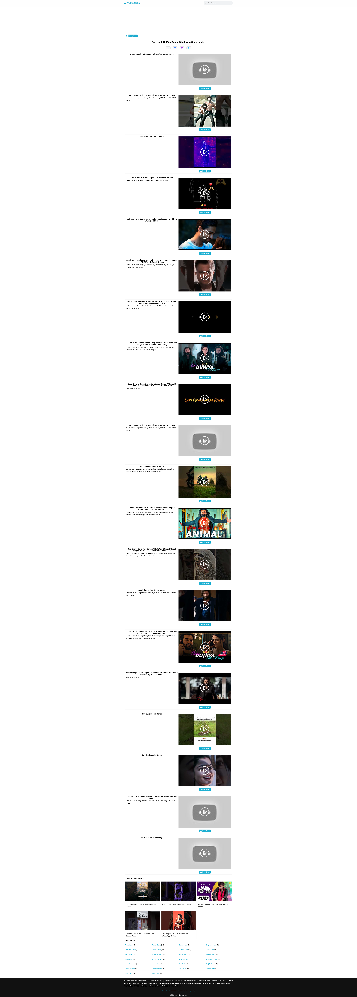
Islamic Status (183, 954)
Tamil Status (155, 973)
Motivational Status (211, 959)
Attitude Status (156, 945)
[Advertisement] (178, 20)
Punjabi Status (210, 964)
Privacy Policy (190, 991)
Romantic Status (157, 968)
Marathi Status (183, 959)
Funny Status (210, 949)
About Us (165, 991)
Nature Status (156, 964)
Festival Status (183, 949)
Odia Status (182, 964)
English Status (156, 949)
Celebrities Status (130, 949)
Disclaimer (181, 991)
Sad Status (182, 968)
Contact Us (172, 991)
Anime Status (129, 945)
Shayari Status (210, 968)
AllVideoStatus (133, 3)
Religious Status (130, 968)
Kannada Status (211, 954)
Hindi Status (128, 954)
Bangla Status (183, 945)
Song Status (133, 36)
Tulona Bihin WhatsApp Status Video (176, 904)
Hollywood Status (157, 954)
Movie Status (129, 964)
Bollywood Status (211, 945)
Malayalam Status (157, 959)
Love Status (128, 959)
